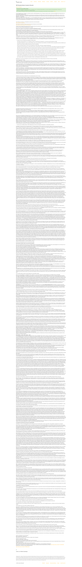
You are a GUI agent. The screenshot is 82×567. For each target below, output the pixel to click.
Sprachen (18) (63, 1)
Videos (31, 1)
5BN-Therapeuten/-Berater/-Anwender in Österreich (24, 5)
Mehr (59, 1)
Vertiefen (51, 1)
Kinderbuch (35, 1)
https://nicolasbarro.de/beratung (20, 22)
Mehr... (55, 11)
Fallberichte (39, 1)
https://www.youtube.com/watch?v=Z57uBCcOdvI (57, 544)
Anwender (47, 1)
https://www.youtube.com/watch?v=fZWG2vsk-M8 (22, 546)
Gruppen (55, 1)
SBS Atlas (43, 1)
